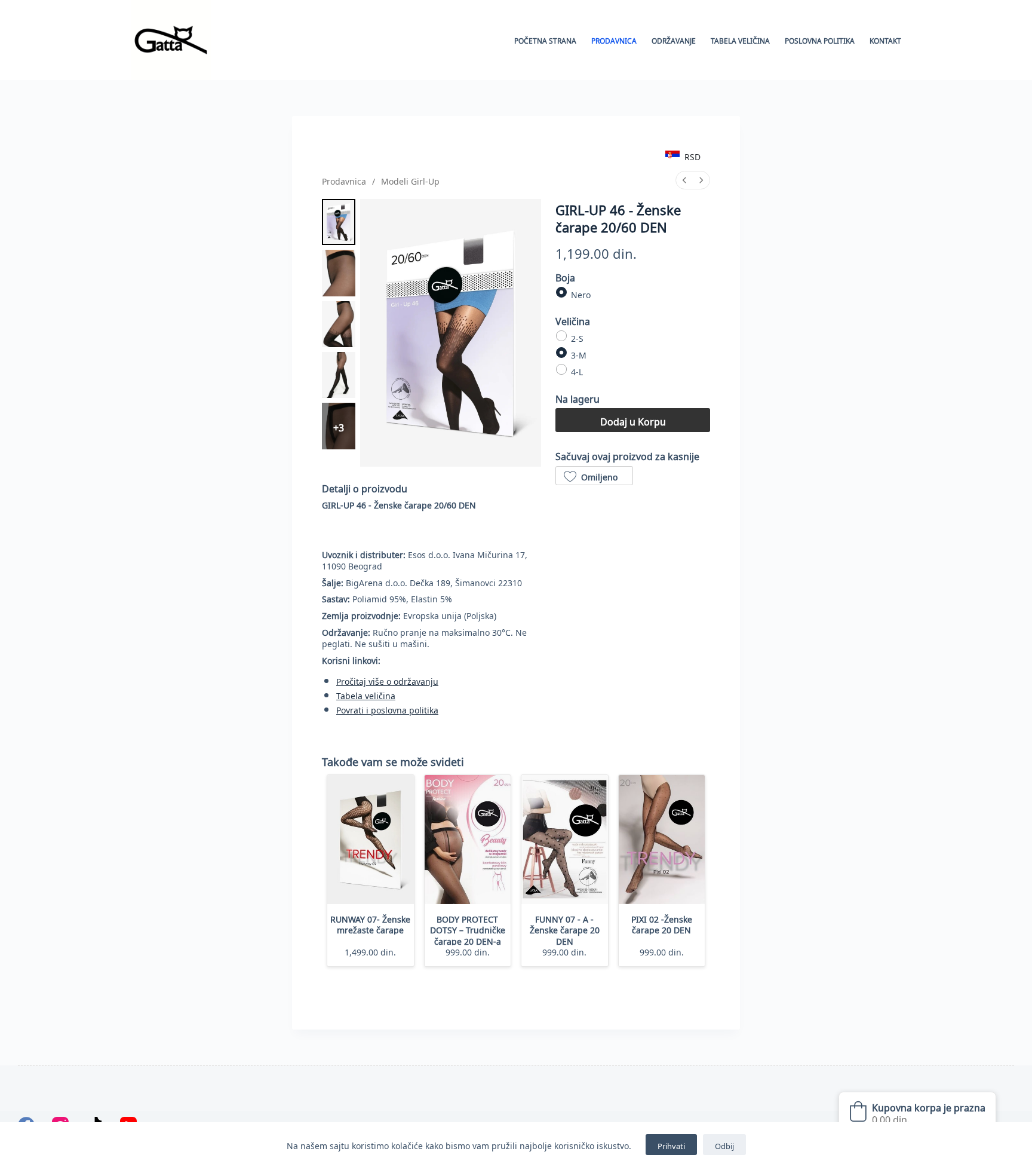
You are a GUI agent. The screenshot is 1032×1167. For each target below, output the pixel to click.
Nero (581, 293)
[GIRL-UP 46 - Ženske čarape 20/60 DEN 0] (338, 222)
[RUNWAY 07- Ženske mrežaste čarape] (370, 840)
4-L (577, 370)
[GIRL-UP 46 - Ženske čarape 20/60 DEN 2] (338, 324)
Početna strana (545, 39)
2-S (577, 336)
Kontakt (885, 39)
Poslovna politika (820, 39)
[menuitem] (684, 180)
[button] (594, 475)
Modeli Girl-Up (410, 180)
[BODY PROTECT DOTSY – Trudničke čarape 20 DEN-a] (468, 840)
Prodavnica (614, 39)
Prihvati (671, 1144)
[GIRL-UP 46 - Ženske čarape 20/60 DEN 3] (338, 375)
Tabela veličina (740, 39)
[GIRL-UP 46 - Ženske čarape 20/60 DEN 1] (338, 273)
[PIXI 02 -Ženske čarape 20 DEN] (662, 840)
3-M (578, 354)
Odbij (724, 1144)
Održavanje (674, 39)
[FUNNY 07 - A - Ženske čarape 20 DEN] (564, 840)
